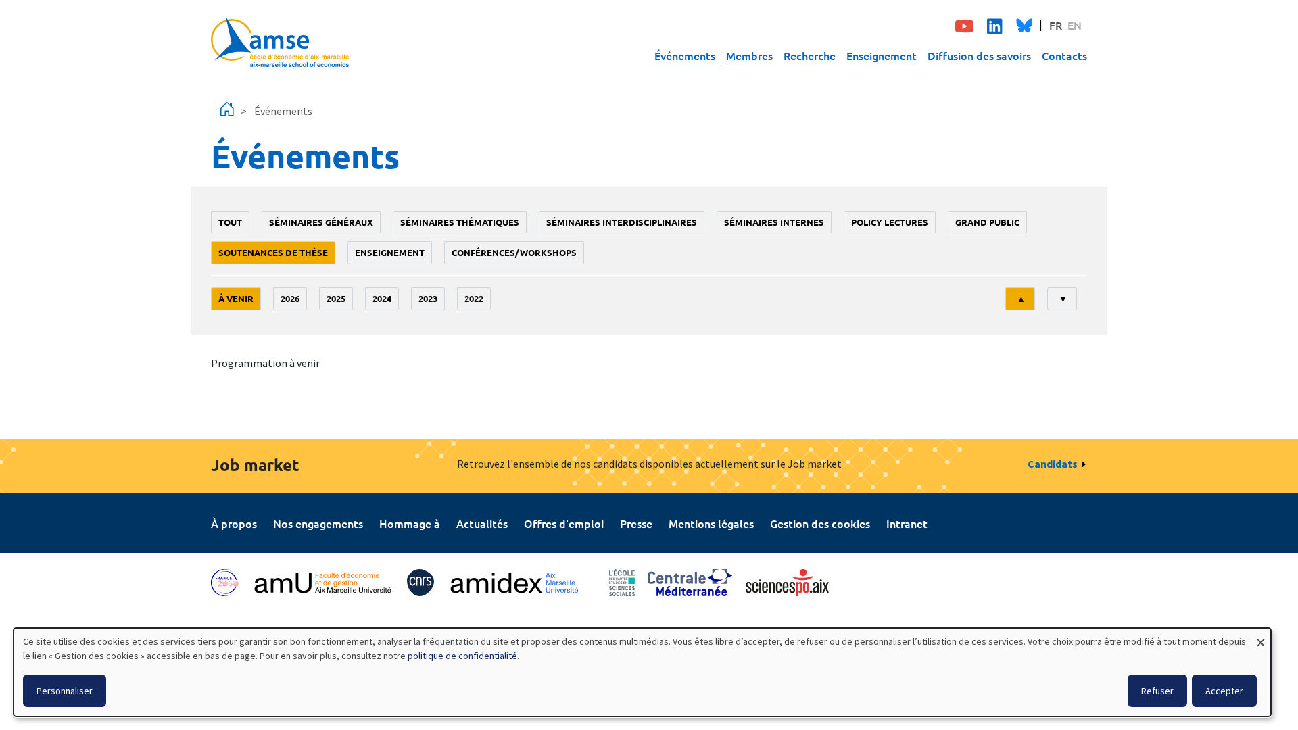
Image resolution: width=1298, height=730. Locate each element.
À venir (236, 298)
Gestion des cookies (820, 523)
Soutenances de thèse (273, 252)
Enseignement (881, 55)
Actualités (482, 523)
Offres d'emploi (564, 523)
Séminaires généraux (321, 222)
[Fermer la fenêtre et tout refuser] (1261, 636)
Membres (749, 55)
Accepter (1224, 691)
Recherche (810, 55)
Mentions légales (711, 523)
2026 (290, 298)
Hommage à (409, 523)
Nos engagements (318, 523)
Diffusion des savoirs (979, 55)
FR (1055, 25)
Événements (684, 55)
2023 (427, 298)
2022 (473, 298)
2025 (336, 298)
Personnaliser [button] (65, 691)
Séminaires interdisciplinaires (621, 222)
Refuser (1157, 691)
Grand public (987, 222)
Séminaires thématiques (459, 222)
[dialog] (642, 672)
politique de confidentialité (462, 656)
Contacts (1064, 55)
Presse (636, 523)
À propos (234, 523)
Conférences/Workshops (514, 252)
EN (1074, 25)
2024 (381, 298)
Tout (230, 222)
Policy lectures (889, 222)
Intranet (907, 523)
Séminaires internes (774, 222)
